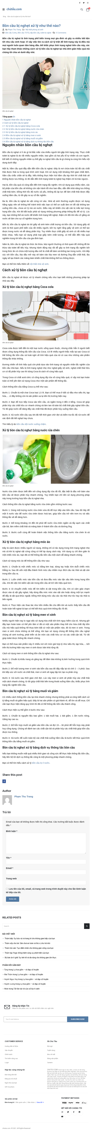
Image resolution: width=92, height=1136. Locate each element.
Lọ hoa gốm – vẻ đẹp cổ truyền (26, 970)
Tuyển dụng (51, 1050)
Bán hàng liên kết (11, 1075)
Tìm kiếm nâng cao (11, 1058)
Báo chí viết (51, 1054)
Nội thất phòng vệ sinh (34, 30)
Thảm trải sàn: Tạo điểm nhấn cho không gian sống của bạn (29, 948)
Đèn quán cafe (21, 1102)
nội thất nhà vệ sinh (39, 264)
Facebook (4, 781)
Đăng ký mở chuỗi (11, 1079)
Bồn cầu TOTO (23, 33)
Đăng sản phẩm (52, 1058)
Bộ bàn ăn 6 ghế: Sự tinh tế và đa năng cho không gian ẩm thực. (31, 957)
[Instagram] (87, 2)
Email (9, 868)
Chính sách (8, 1054)
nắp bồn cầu (35, 33)
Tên (8, 858)
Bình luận (11, 831)
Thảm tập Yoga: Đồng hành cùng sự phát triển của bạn (27, 953)
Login (7, 1062)
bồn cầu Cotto (11, 33)
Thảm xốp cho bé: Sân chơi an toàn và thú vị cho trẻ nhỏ (27, 943)
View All (39, 1102)
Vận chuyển (9, 1050)
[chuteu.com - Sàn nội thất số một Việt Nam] (14, 9)
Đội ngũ (49, 1046)
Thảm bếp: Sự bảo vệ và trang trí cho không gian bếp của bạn (30, 938)
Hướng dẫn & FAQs (11, 1046)
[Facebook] (79, 2)
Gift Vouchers (9, 1087)
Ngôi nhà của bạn (11, 1083)
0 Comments (61, 33)
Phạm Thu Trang (14, 30)
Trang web (11, 878)
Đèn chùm (31, 1102)
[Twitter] (84, 2)
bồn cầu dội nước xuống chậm (31, 424)
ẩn (14, 116)
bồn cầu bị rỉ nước (40, 763)
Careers (49, 1062)
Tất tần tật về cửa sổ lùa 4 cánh (27, 989)
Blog (4, 16)
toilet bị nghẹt (45, 33)
